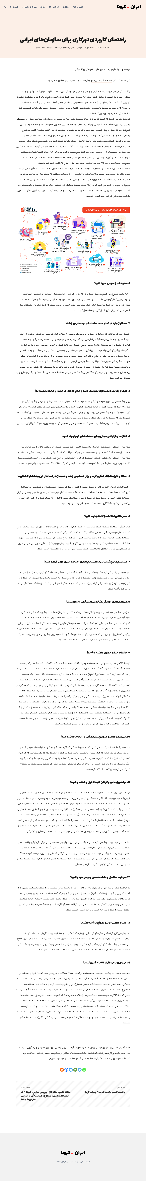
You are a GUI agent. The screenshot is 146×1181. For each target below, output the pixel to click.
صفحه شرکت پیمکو (101, 80)
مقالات (66, 7)
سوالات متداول (29, 7)
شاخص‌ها (54, 7)
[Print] (62, 1070)
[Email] (75, 1070)
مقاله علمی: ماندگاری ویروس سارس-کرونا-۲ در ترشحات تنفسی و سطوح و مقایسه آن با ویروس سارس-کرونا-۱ (46, 1096)
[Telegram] (71, 1070)
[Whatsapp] (84, 1070)
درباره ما (14, 7)
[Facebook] (66, 1070)
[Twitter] (80, 1070)
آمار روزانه (78, 7)
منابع (43, 7)
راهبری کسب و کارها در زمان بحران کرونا (105, 1092)
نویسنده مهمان (83, 47)
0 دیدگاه (50, 47)
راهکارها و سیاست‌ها (62, 47)
